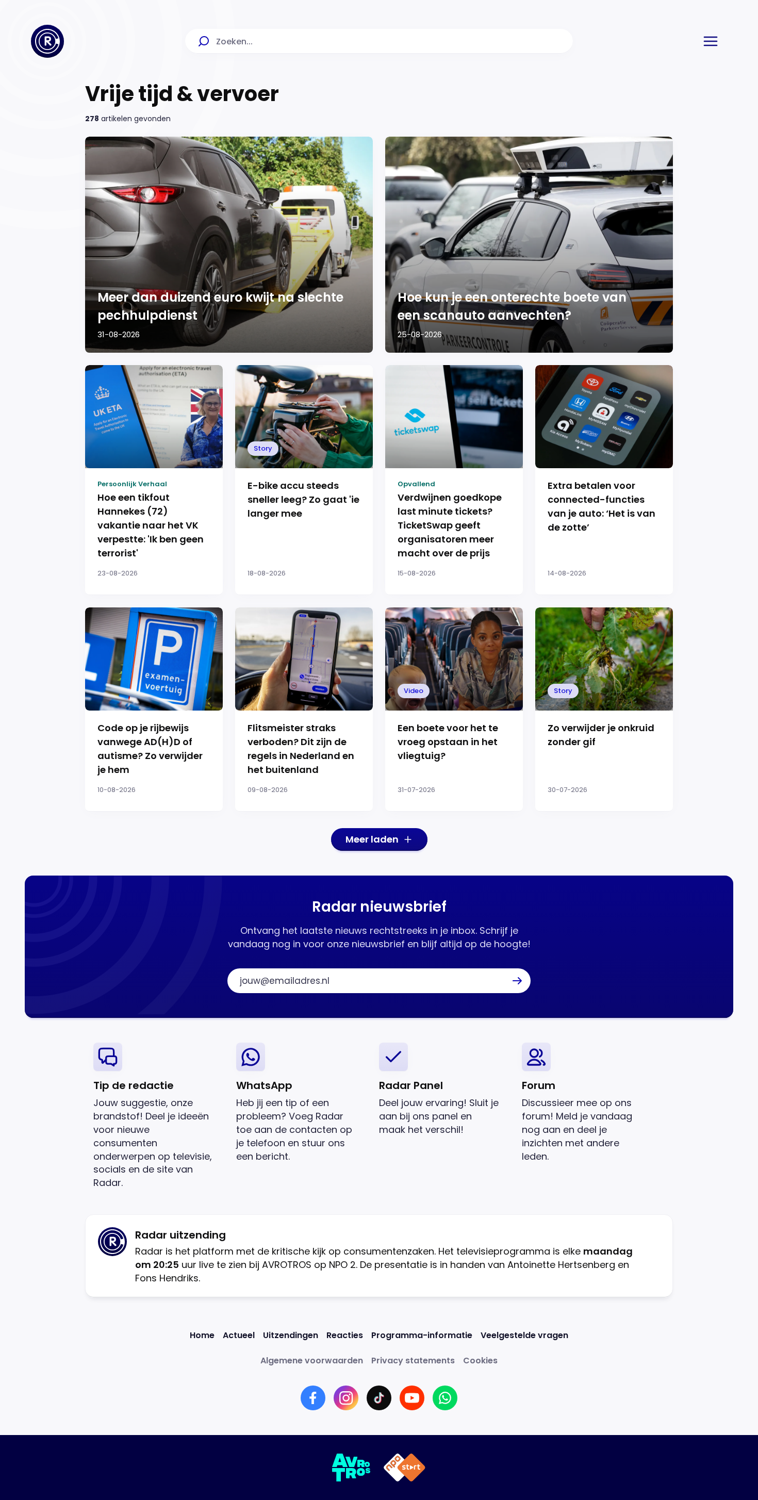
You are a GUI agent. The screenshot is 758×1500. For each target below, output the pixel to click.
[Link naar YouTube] (412, 1398)
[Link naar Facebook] (313, 1398)
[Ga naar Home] (47, 41)
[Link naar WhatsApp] (445, 1398)
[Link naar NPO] (404, 1467)
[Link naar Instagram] (346, 1398)
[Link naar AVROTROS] (351, 1467)
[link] (156, 1116)
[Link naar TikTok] (379, 1398)
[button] (710, 41)
